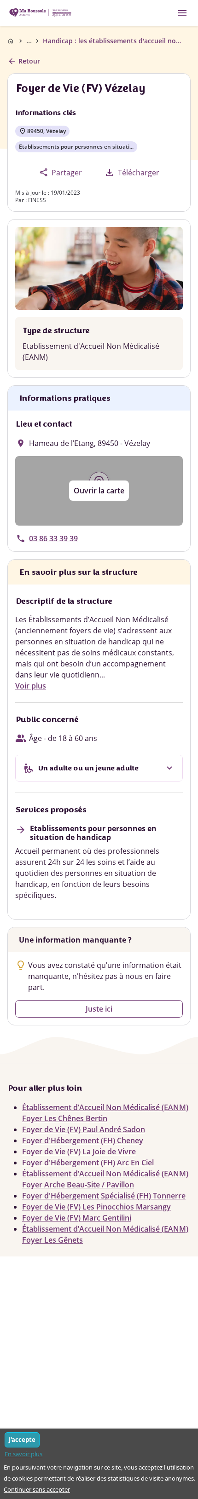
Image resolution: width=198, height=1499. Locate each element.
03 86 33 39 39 (53, 538)
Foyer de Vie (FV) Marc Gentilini (76, 1218)
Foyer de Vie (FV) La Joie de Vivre (79, 1151)
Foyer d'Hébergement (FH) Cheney (82, 1140)
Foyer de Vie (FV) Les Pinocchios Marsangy (96, 1207)
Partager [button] (60, 172)
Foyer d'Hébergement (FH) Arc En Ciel (88, 1163)
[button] (99, 491)
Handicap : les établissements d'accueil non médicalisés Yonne (112, 40)
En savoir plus (23, 1454)
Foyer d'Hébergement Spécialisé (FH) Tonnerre (104, 1196)
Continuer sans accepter (37, 1489)
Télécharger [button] (131, 172)
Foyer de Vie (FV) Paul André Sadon (83, 1129)
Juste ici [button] (99, 1009)
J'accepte (22, 1439)
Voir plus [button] (30, 686)
